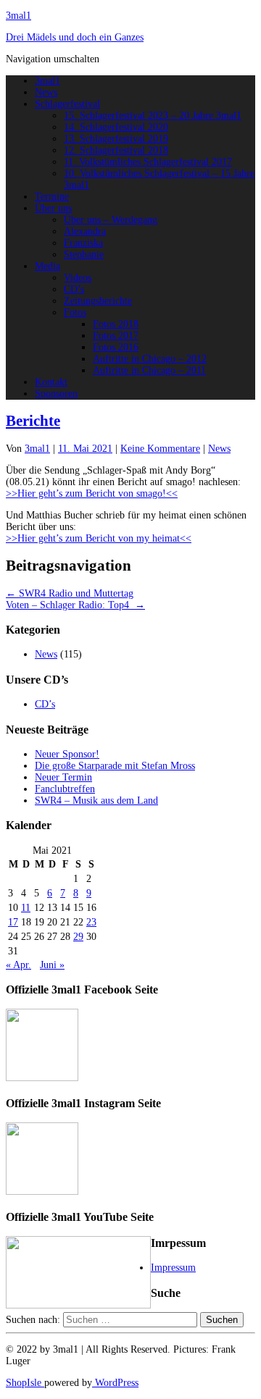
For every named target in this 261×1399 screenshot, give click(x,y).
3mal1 (18, 15)
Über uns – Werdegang (110, 219)
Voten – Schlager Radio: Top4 (75, 605)
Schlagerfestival (67, 103)
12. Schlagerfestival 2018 (116, 150)
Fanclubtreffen (65, 788)
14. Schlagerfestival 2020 (116, 127)
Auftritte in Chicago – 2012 (150, 358)
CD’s (74, 289)
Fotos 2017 (115, 335)
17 (13, 922)
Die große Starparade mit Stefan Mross (115, 765)
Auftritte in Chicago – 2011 (149, 370)
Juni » (52, 964)
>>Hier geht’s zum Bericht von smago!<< (92, 493)
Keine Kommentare (160, 448)
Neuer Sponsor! (67, 754)
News (46, 92)
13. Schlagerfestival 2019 (116, 138)
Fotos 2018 (115, 324)
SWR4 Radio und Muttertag (69, 593)
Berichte (33, 420)
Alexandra (85, 231)
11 (25, 907)
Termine (52, 196)
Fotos (75, 312)
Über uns (53, 208)
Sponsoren (56, 393)
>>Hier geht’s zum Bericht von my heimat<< (98, 538)
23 (91, 922)
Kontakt (51, 382)
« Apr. (18, 964)
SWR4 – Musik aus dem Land (96, 800)
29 (78, 936)
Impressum (173, 1267)
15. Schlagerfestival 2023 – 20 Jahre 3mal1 (152, 115)
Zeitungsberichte (98, 300)
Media (47, 266)
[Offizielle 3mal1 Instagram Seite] (42, 1191)
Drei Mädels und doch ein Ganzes (75, 37)
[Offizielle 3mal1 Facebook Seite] (42, 1077)
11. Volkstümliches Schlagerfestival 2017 (148, 161)
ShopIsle (25, 1382)
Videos (77, 277)
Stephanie (84, 254)
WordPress (115, 1382)
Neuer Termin (63, 777)
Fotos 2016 (115, 347)
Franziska (83, 243)
